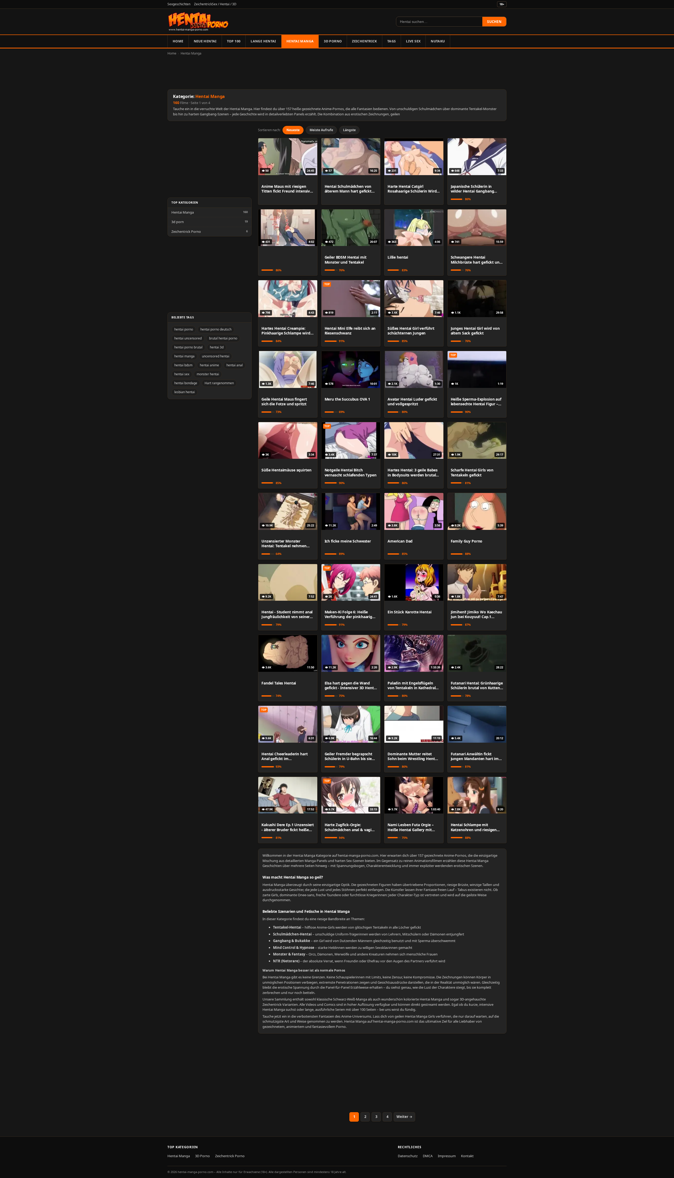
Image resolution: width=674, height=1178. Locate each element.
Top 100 (234, 41)
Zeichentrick (364, 41)
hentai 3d (217, 347)
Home (178, 41)
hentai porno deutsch (215, 329)
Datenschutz (408, 1156)
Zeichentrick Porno (186, 231)
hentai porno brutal (188, 347)
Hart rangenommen (219, 383)
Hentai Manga (300, 41)
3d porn (177, 221)
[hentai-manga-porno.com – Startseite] (198, 21)
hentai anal (234, 365)
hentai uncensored (188, 338)
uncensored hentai (215, 356)
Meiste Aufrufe (321, 130)
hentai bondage (185, 383)
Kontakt (467, 1156)
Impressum (447, 1156)
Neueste (293, 130)
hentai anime (209, 365)
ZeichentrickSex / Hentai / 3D (215, 4)
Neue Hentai (205, 41)
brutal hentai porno (223, 338)
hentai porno (183, 329)
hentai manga (184, 356)
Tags (391, 41)
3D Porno (333, 41)
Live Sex (413, 41)
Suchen (494, 21)
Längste (349, 130)
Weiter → (404, 1116)
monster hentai (208, 374)
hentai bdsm (183, 365)
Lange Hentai (263, 41)
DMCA (428, 1156)
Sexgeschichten (178, 4)
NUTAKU (438, 41)
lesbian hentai (184, 392)
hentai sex (181, 374)
